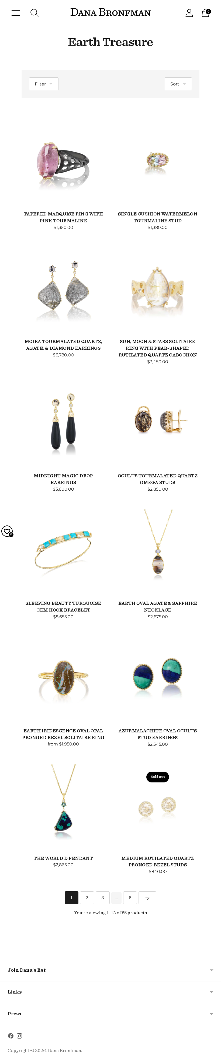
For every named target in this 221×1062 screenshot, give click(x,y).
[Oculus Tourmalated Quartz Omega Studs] (157, 423)
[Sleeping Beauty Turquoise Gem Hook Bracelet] (63, 551)
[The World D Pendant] (63, 806)
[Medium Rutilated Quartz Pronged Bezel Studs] (157, 806)
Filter (40, 84)
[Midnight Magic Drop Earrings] (63, 423)
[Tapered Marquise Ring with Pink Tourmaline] (63, 161)
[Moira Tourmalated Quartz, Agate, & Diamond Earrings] (63, 289)
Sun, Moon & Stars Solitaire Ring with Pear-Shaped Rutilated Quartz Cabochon (158, 348)
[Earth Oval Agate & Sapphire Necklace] (157, 551)
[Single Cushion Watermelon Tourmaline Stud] (157, 161)
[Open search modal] (34, 12)
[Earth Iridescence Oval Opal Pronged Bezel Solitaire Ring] (63, 678)
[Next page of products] (147, 897)
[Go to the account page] (189, 12)
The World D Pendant (63, 858)
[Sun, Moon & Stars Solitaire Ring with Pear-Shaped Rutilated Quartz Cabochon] (157, 289)
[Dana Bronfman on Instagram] (19, 1037)
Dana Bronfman (64, 1050)
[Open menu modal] (15, 12)
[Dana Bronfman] (110, 13)
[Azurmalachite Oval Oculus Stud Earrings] (157, 678)
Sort (174, 84)
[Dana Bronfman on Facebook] (11, 1037)
